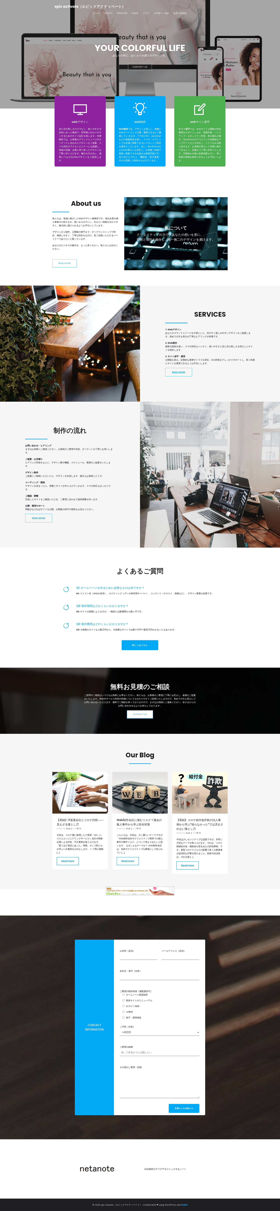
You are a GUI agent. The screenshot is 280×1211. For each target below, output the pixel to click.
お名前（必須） (127, 950)
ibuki (68, 828)
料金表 (135, 13)
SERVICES (122, 13)
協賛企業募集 (180, 13)
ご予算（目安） (127, 1026)
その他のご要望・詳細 (131, 1067)
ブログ (146, 13)
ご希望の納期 (126, 1046)
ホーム (97, 13)
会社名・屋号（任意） (131, 970)
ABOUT (109, 13)
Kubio (184, 1204)
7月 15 (78, 828)
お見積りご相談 (161, 13)
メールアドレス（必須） (174, 950)
